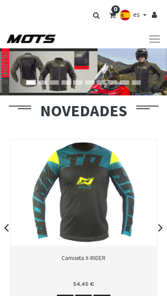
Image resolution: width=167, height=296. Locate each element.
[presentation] (6, 227)
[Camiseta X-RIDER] (83, 272)
